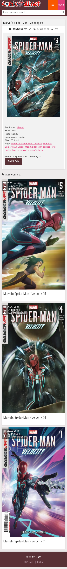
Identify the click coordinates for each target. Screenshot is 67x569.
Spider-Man (24, 146)
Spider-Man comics (40, 146)
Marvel (20, 127)
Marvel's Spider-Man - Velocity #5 (24, 294)
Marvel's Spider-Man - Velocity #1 (24, 541)
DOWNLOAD (13, 161)
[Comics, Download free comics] (21, 6)
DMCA (40, 562)
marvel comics (27, 150)
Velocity (39, 150)
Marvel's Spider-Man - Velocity (26, 143)
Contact (28, 562)
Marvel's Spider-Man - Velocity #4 (24, 417)
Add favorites (20, 29)
